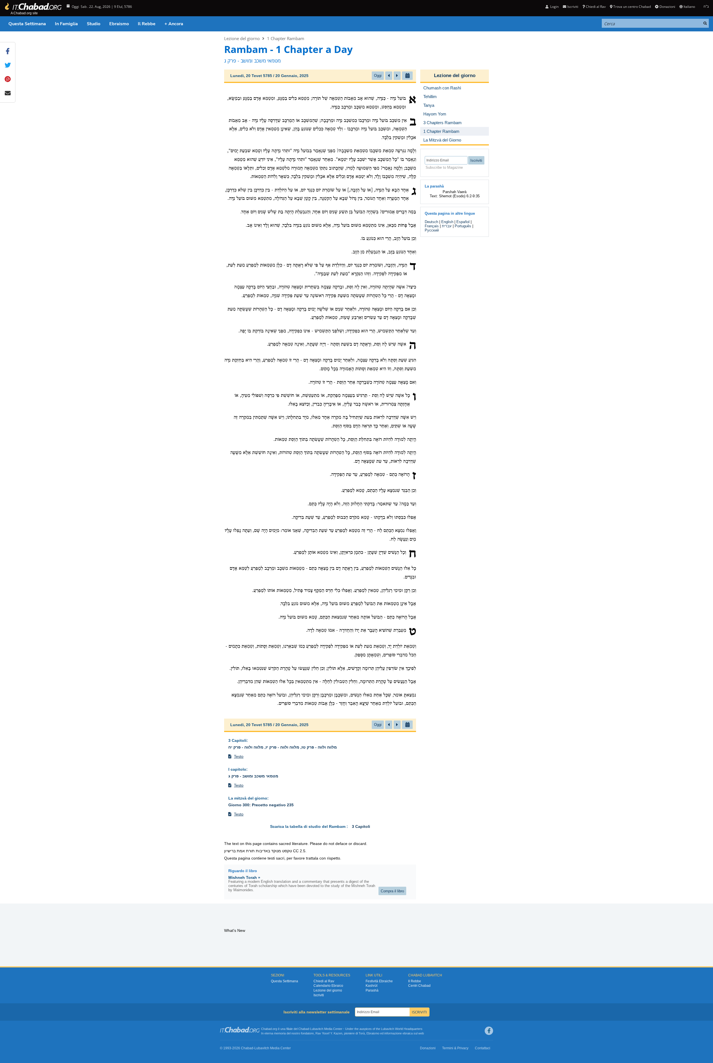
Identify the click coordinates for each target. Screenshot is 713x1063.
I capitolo (237, 769)
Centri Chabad (419, 986)
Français (432, 226)
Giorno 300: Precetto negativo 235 (261, 805)
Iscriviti (318, 995)
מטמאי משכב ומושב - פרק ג (253, 776)
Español (463, 222)
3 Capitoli (237, 740)
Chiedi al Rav (596, 6)
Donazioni (667, 6)
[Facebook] (489, 1031)
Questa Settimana (27, 24)
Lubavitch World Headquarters (401, 1028)
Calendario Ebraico (328, 986)
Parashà (372, 990)
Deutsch (431, 222)
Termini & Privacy (455, 1048)
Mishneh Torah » (244, 877)
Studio (93, 24)
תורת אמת (246, 851)
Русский (432, 230)
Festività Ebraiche (379, 981)
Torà (362, 1033)
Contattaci (482, 1048)
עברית (447, 226)
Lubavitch (316, 1028)
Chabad (303, 1028)
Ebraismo (119, 24)
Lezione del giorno (242, 38)
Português (463, 226)
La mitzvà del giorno (247, 798)
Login (554, 6)
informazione (393, 1033)
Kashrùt (371, 986)
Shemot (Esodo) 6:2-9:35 (459, 196)
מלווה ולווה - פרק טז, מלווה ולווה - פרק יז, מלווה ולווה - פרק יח (282, 747)
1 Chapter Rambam (285, 38)
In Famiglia (66, 24)
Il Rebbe (146, 24)
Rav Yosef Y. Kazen (328, 1033)
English (447, 222)
